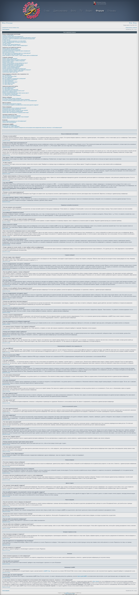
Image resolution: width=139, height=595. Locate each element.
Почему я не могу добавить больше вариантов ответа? (15, 63)
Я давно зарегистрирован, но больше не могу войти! (14, 42)
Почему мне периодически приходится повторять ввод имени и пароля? (19, 37)
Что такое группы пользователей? (10, 89)
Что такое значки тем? (7, 84)
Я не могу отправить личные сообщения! (11, 98)
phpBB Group (47, 571)
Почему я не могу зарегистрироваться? (11, 44)
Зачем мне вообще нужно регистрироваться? (12, 36)
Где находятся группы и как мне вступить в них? (13, 90)
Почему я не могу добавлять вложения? (11, 66)
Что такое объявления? (7, 80)
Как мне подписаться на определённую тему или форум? (15, 116)
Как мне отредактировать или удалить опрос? (13, 64)
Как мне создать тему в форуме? (9, 58)
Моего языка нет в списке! (8, 52)
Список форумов (5, 29)
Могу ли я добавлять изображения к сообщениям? (14, 78)
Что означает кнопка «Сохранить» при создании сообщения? (16, 69)
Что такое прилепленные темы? (9, 82)
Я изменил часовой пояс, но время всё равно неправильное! (16, 51)
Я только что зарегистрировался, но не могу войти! (14, 41)
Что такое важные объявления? (9, 79)
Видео (89, 10)
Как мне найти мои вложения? (9, 122)
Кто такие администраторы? (9, 87)
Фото (73, 10)
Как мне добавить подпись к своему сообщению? (13, 60)
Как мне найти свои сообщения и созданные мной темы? (15, 112)
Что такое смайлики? (7, 77)
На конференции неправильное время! (11, 49)
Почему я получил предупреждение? (10, 67)
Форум (100, 10)
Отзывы (111, 10)
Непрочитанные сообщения (131, 27)
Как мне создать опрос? (7, 62)
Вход (4, 23)
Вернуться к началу (6, 140)
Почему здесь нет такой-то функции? (11, 126)
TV (81, 10)
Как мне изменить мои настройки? (10, 48)
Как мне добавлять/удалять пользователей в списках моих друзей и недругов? (20, 104)
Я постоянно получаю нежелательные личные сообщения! (16, 99)
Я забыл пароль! (6, 39)
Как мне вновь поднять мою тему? (10, 72)
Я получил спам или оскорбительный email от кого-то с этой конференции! (19, 100)
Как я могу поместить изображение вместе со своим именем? (16, 53)
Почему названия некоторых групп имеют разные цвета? (15, 93)
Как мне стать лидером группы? (9, 91)
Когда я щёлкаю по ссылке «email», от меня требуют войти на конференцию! (20, 55)
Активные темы (16, 27)
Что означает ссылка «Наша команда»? (11, 95)
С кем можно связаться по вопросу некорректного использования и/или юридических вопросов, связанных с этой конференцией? (32, 127)
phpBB (67, 592)
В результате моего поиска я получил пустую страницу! (15, 110)
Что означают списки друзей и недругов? (11, 103)
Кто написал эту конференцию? (9, 125)
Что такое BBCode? (7, 75)
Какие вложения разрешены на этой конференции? (14, 121)
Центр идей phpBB (82, 576)
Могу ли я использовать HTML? (9, 76)
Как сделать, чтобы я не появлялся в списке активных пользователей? (18, 38)
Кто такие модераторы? (8, 88)
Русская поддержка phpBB (69, 593)
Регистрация (9, 23)
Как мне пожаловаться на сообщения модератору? (14, 68)
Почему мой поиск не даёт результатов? (11, 109)
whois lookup (96, 581)
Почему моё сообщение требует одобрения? (12, 71)
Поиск (135, 23)
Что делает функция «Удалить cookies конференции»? (15, 45)
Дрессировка (60, 10)
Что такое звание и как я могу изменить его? (12, 54)
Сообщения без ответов (7, 27)
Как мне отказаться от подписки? (10, 118)
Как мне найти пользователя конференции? (12, 111)
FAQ (131, 23)
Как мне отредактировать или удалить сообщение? (14, 59)
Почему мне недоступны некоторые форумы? (13, 65)
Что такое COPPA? (6, 43)
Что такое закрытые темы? (8, 83)
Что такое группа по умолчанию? (10, 94)
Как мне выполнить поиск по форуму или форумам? (14, 108)
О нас (47, 10)
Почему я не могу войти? (8, 35)
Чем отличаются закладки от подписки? (11, 115)
